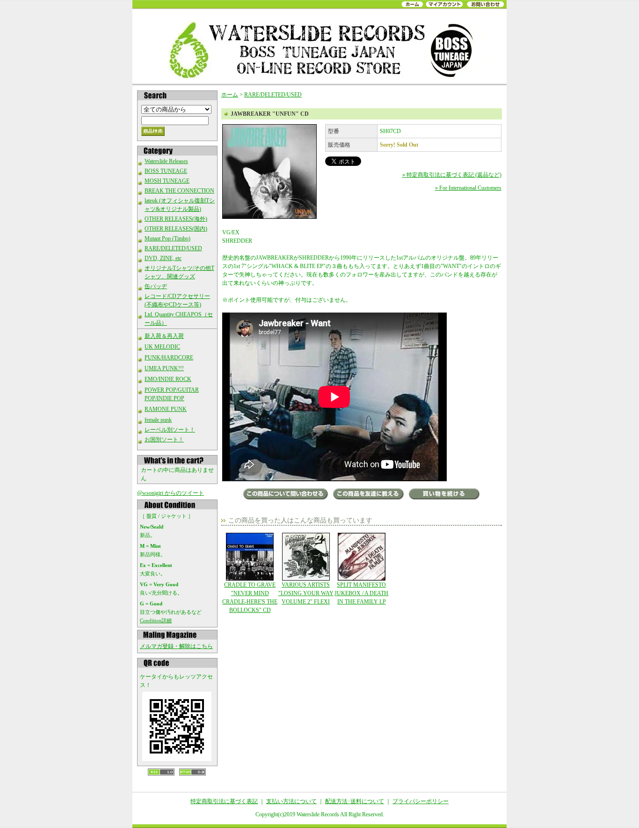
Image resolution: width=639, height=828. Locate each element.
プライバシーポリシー (420, 801)
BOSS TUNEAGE (166, 171)
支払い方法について (291, 801)
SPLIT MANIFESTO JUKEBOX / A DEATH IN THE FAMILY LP (361, 593)
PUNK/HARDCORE (169, 357)
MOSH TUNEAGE (167, 181)
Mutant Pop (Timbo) (167, 238)
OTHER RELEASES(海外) (176, 219)
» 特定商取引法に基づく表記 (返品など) (451, 175)
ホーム (229, 94)
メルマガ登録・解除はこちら (176, 646)
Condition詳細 (156, 620)
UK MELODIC (162, 346)
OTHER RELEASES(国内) (176, 228)
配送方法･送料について (354, 801)
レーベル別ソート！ (170, 429)
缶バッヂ (156, 286)
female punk (158, 420)
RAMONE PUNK (166, 409)
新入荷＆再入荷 (164, 336)
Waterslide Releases (166, 161)
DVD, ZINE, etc (163, 258)
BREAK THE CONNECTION (179, 190)
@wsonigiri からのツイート (170, 493)
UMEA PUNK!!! (164, 368)
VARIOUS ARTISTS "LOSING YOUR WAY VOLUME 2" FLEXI (306, 593)
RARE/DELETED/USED (173, 248)
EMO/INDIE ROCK (168, 379)
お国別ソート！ (164, 439)
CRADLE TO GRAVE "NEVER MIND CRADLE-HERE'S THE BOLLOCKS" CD (249, 597)
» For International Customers (468, 188)
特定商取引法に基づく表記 (224, 801)
